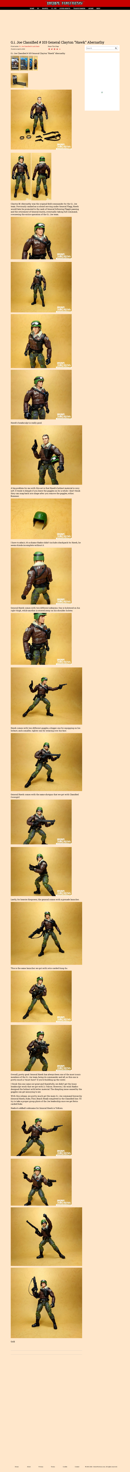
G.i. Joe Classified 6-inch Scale (29, 46)
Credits (65, 1467)
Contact (77, 1467)
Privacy (41, 1467)
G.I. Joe (53, 8)
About (29, 1467)
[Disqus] (46, 1382)
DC (38, 8)
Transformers (79, 8)
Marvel (45, 8)
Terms (53, 1467)
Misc (98, 8)
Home (32, 8)
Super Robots (64, 8)
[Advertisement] (65, 24)
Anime (90, 8)
